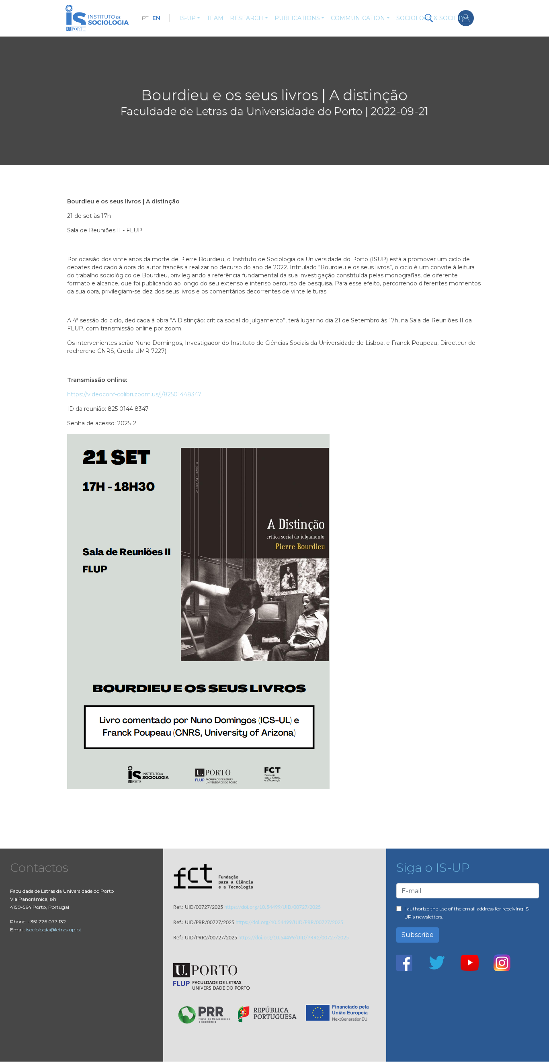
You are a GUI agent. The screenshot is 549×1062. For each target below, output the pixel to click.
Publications (297, 18)
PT (144, 18)
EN (156, 18)
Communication (358, 18)
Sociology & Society (430, 18)
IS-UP (187, 18)
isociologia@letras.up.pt (54, 930)
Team (215, 18)
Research (246, 18)
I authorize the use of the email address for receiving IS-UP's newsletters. (467, 913)
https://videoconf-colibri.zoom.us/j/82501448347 (134, 394)
